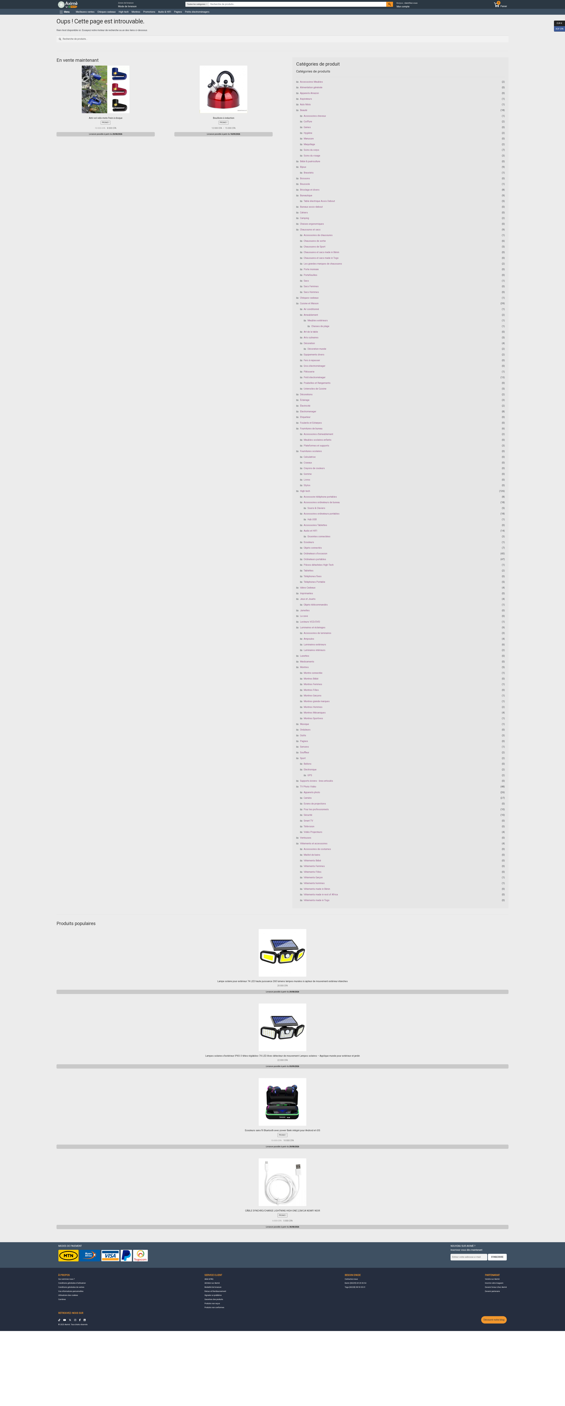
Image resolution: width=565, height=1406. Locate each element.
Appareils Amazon (309, 93)
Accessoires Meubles (311, 81)
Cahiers (304, 212)
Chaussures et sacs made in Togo (321, 258)
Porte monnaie (311, 269)
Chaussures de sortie (315, 241)
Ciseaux (308, 462)
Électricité (305, 405)
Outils (303, 735)
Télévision (309, 826)
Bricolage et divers (309, 189)
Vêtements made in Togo (316, 900)
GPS (310, 775)
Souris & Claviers (316, 508)
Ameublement (311, 314)
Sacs (306, 280)
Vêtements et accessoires (313, 843)
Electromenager (308, 411)
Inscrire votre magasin (494, 1283)
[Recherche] (389, 4)
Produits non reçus (212, 1303)
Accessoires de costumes (317, 849)
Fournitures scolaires (311, 451)
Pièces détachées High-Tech (319, 564)
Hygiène (308, 133)
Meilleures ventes (85, 11)
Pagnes (178, 11)
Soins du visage (312, 155)
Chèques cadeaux (106, 11)
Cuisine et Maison (309, 303)
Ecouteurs (309, 542)
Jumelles (305, 610)
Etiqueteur (305, 417)
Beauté (303, 110)
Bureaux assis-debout (311, 206)
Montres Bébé (311, 678)
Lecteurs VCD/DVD (310, 621)
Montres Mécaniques (315, 712)
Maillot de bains (312, 854)
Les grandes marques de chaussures (323, 263)
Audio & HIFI (164, 11)
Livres (307, 479)
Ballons (307, 763)
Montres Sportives (313, 718)
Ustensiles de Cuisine (315, 388)
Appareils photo (312, 792)
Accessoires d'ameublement (318, 434)
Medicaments (307, 661)
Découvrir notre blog (493, 1319)
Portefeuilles (310, 275)
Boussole (305, 184)
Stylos (307, 485)
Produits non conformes (214, 1307)
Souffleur (304, 752)
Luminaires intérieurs (314, 650)
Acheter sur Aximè (212, 1283)
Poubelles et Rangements (317, 383)
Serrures (304, 746)
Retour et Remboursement (215, 1291)
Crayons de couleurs (314, 468)
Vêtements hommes (314, 883)
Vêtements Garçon (313, 877)
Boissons (305, 178)
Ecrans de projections (315, 803)
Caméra (307, 798)
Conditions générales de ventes (71, 1287)
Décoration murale (317, 348)
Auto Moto (305, 104)
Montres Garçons (312, 695)
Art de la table (311, 331)
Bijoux (303, 167)
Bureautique (306, 195)
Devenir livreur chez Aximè (496, 1287)
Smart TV (308, 820)
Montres (136, 11)
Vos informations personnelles (70, 1291)
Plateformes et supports (316, 445)
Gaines (307, 127)
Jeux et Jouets (307, 599)
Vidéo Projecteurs (313, 832)
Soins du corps (311, 150)
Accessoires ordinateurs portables (321, 513)
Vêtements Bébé (312, 860)
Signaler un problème (213, 1295)
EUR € (558, 23)
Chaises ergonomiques (312, 223)
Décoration (309, 343)
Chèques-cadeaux (309, 297)
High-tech (124, 11)
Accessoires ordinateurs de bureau (322, 502)
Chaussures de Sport (314, 246)
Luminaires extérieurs (315, 644)
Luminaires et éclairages (312, 627)
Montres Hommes (313, 707)
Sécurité (308, 815)
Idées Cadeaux (307, 587)
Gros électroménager (314, 366)
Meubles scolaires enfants (317, 439)
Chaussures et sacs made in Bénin (321, 252)
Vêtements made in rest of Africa (321, 894)
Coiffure (308, 121)
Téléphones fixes (312, 576)
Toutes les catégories (196, 4)
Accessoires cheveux (315, 116)
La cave (304, 616)
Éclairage (304, 400)
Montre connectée (313, 673)
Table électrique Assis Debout (319, 201)
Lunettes (304, 655)
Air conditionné (311, 309)
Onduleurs (305, 729)
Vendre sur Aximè (492, 1279)
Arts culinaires (311, 337)
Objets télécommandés (316, 604)
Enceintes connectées (319, 536)
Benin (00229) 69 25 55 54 (355, 1283)
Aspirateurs (306, 98)
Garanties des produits (214, 1299)
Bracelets (309, 172)
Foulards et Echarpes (311, 422)
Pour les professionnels (316, 809)
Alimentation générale (311, 87)
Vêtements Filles (312, 871)
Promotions (149, 11)
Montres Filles (311, 690)
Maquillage (309, 144)
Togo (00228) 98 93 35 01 (355, 1287)
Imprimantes (306, 593)
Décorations (306, 394)
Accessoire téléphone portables (320, 496)
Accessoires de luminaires (317, 633)
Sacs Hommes (311, 292)
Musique (304, 724)
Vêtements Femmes (314, 866)
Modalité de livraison (213, 1287)
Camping (304, 218)
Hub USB (312, 519)
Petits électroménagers (197, 11)
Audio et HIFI (310, 530)
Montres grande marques (317, 701)
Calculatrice (310, 457)
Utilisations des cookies (68, 1295)
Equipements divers (314, 354)
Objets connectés (313, 547)
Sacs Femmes (311, 286)
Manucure (309, 138)
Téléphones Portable (314, 582)
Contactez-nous (351, 1279)
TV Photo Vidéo (308, 786)
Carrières (62, 1299)
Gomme (308, 474)
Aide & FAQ (209, 1279)
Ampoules (309, 638)
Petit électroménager (314, 377)
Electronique (310, 769)
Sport (303, 758)
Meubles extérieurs (318, 320)
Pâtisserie (309, 371)
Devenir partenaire (492, 1291)
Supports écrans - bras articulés (316, 780)
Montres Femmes (313, 684)
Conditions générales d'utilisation (72, 1283)
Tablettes (308, 570)
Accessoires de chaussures (318, 235)
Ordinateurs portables (315, 559)
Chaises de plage (320, 326)
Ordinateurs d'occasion (315, 553)
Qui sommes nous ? (66, 1279)
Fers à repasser (312, 360)
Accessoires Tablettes (315, 525)
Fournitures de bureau (311, 428)
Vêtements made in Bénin (317, 889)
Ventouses (305, 837)
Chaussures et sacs (310, 229)
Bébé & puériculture (310, 161)
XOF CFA (559, 28)
